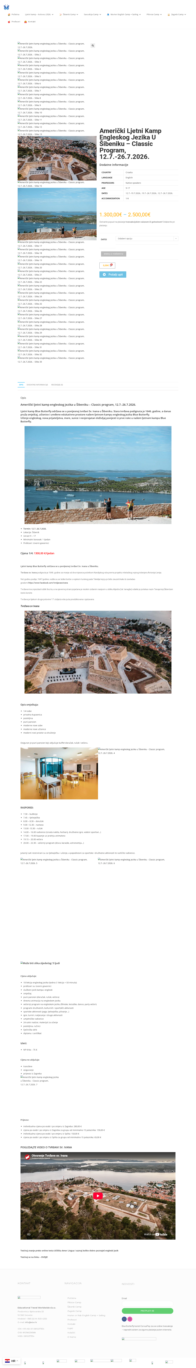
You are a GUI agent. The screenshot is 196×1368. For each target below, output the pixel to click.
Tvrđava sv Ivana (30, 606)
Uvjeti (70, 1328)
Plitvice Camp (74, 1302)
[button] (93, 45)
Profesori (72, 1319)
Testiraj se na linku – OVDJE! (34, 1257)
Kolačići (71, 1332)
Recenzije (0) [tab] (57, 385)
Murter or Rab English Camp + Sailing (86, 1315)
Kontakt (71, 1324)
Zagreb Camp (74, 1311)
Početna (71, 1298)
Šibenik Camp (74, 1306)
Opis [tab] (21, 385)
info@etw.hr (31, 1322)
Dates (104, 239)
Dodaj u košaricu (113, 254)
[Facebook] (124, 1319)
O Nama (71, 1337)
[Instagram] (129, 1319)
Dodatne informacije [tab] (37, 385)
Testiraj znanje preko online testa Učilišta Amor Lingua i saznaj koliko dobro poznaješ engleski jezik (69, 1250)
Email (124, 1298)
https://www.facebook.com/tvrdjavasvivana (48, 583)
